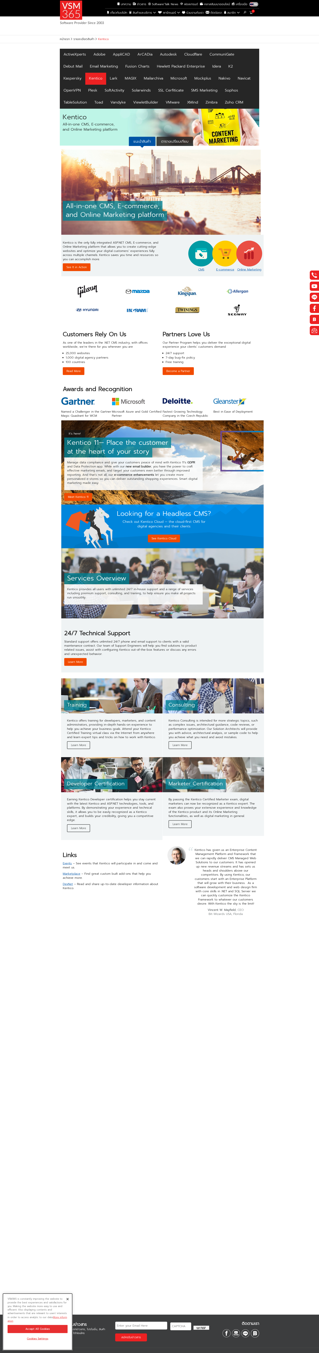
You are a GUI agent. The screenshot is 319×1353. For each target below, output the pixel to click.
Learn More (75, 662)
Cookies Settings (37, 1339)
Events (67, 863)
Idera (216, 66)
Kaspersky (73, 78)
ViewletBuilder (145, 102)
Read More (73, 371)
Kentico (95, 78)
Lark (113, 78)
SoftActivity (114, 90)
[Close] (68, 1299)
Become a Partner (178, 371)
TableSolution (75, 102)
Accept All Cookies (37, 1329)
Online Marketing (249, 269)
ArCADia (144, 54)
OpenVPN (72, 90)
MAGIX (130, 78)
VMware (173, 102)
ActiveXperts (75, 54)
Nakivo (224, 78)
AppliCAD (121, 54)
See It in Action (76, 267)
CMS (201, 269)
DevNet (68, 884)
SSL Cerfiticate (171, 90)
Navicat (244, 78)
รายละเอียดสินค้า (83, 39)
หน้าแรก (65, 39)
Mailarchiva (153, 78)
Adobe (99, 54)
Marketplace (71, 874)
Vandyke (118, 102)
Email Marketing (104, 66)
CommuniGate (222, 54)
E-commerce (225, 269)
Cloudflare (193, 54)
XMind (192, 102)
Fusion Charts (137, 66)
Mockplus (202, 78)
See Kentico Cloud (164, 538)
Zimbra (211, 102)
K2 (230, 66)
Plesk (92, 90)
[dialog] (37, 1322)
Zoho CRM (234, 102)
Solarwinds (141, 90)
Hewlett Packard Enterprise (181, 66)
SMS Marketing (204, 90)
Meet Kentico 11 (78, 497)
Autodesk (168, 54)
